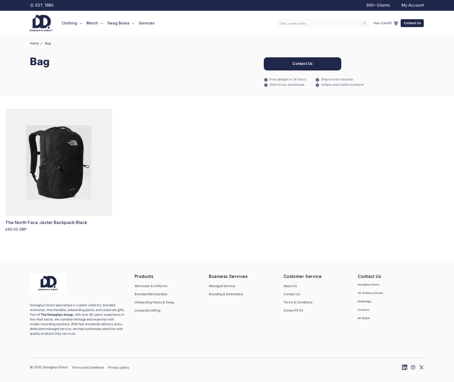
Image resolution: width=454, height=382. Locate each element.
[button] (72, 23)
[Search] (364, 23)
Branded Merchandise (151, 294)
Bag (48, 43)
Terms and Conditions (88, 367)
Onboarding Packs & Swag (154, 302)
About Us (290, 286)
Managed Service (222, 286)
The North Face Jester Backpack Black (46, 222)
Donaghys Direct (55, 367)
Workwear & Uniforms (151, 286)
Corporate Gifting (147, 310)
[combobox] (323, 23)
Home (34, 43)
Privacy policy (118, 367)
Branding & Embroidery (226, 294)
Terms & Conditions (297, 302)
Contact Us (412, 23)
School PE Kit (293, 310)
